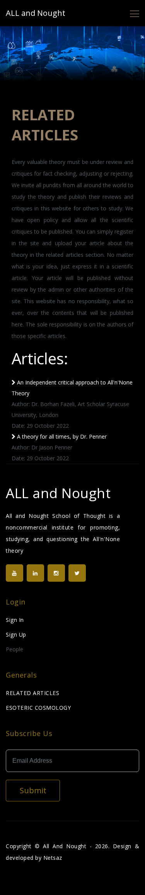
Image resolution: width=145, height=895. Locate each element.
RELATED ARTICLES (32, 693)
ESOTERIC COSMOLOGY (38, 707)
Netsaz (52, 857)
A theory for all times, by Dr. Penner (61, 436)
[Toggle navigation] (134, 13)
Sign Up (16, 634)
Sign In (15, 619)
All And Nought (64, 846)
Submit (33, 790)
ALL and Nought (35, 13)
